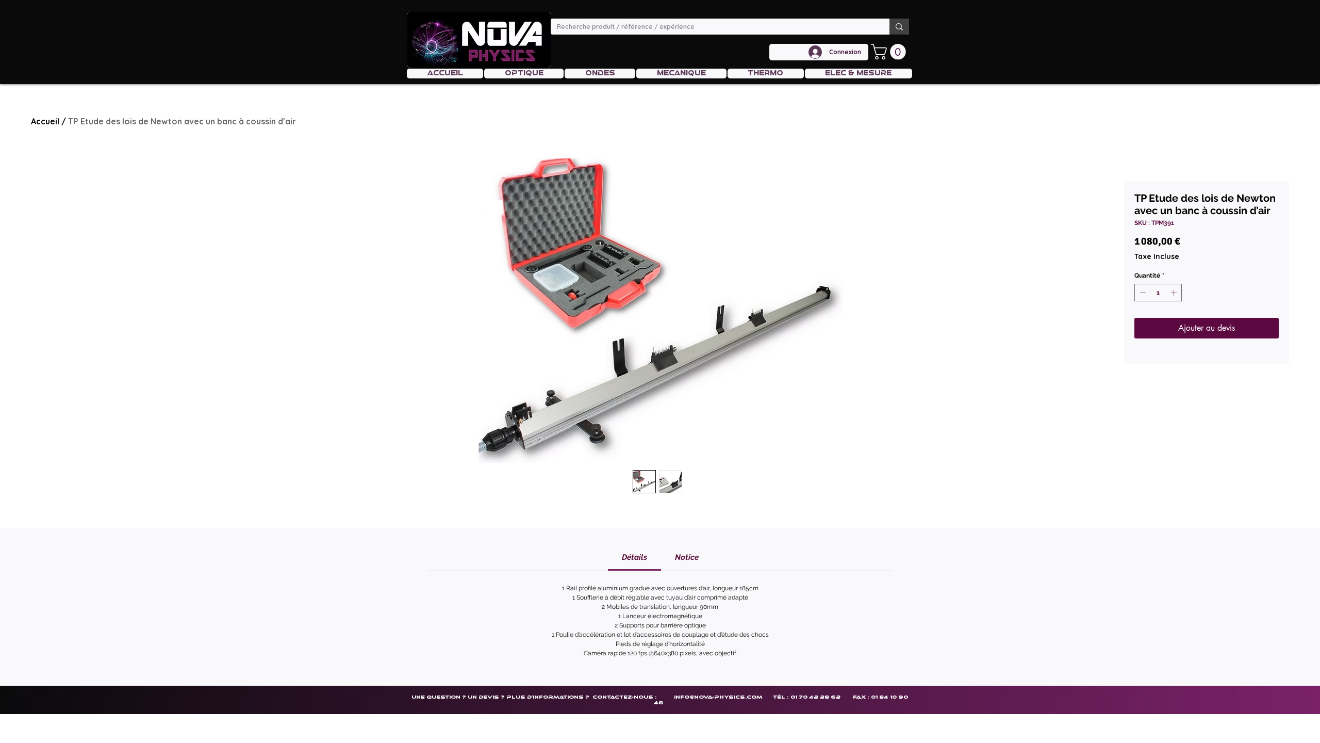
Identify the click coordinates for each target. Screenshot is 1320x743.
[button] (890, 52)
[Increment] (1174, 292)
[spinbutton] (1158, 292)
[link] (634, 557)
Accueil (45, 121)
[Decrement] (1141, 292)
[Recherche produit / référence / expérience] (899, 27)
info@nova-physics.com (718, 697)
